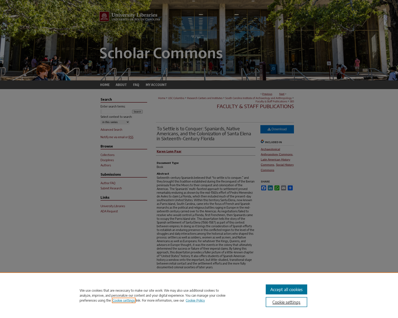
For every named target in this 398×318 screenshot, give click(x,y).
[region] (199, 295)
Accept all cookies (286, 289)
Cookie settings (124, 300)
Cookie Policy (195, 300)
